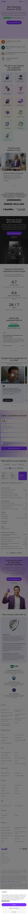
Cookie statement (5, 901)
